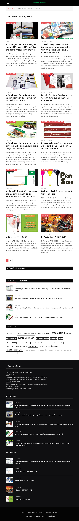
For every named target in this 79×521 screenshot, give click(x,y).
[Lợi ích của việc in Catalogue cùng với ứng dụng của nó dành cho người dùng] (57, 81)
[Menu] (8, 3)
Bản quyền (37, 516)
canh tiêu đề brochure (43, 333)
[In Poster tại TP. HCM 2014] (57, 223)
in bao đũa (24, 342)
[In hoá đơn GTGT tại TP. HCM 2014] (9, 471)
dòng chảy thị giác (11, 338)
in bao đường (44, 342)
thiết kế (41, 346)
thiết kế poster (40, 350)
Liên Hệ (44, 516)
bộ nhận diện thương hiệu (30, 333)
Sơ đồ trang (51, 516)
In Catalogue (11, 23)
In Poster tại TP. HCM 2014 (53, 237)
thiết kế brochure (51, 346)
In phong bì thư (11, 169)
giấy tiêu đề (53, 338)
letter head (67, 342)
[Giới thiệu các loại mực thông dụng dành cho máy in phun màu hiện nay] (9, 298)
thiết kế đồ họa (67, 350)
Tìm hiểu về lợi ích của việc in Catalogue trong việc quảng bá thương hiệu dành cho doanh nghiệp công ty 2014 (55, 48)
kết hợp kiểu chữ (54, 342)
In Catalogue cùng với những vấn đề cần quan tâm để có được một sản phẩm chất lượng (21, 98)
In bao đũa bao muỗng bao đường (53, 121)
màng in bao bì (10, 346)
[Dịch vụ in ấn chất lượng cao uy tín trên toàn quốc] (57, 177)
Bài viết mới (11, 280)
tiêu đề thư (9, 353)
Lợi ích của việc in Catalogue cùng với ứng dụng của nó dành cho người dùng (56, 98)
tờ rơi (15, 353)
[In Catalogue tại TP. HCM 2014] (9, 480)
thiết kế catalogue (15, 350)
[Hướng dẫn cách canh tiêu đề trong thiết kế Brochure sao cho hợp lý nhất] (9, 317)
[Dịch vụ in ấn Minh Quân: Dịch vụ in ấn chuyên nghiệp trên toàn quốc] (39, 3)
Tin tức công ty (47, 169)
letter (61, 342)
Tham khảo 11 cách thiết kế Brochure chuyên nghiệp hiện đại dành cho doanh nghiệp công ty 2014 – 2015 (42, 444)
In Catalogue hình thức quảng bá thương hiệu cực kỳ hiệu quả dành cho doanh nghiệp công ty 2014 (21, 47)
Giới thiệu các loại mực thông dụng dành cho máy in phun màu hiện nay (38, 298)
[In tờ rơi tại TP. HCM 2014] (22, 223)
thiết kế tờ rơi (58, 350)
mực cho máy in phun (21, 346)
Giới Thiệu (29, 516)
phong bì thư (33, 346)
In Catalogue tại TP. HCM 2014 (25, 480)
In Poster (45, 215)
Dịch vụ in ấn (26, 338)
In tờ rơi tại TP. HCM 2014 (18, 237)
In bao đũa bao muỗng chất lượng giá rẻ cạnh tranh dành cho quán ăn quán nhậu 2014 (56, 146)
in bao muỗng (12, 343)
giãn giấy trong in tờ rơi (42, 338)
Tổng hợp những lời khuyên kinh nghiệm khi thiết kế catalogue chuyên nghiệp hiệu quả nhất (44, 309)
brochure (10, 333)
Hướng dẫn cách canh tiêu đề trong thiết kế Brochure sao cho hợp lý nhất (39, 318)
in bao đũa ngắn (35, 342)
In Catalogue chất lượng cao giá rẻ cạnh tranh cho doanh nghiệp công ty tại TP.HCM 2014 (22, 146)
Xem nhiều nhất (23, 280)
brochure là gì (18, 333)
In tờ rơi (9, 215)
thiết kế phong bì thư (30, 350)
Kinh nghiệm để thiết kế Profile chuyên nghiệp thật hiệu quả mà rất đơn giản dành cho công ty (43, 289)
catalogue (57, 332)
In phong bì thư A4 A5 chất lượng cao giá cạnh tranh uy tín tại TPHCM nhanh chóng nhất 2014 (21, 194)
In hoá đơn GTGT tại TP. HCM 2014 (26, 471)
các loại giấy (68, 333)
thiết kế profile (49, 350)
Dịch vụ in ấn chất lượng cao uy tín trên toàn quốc (57, 192)
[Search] (71, 3)
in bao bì (60, 338)
